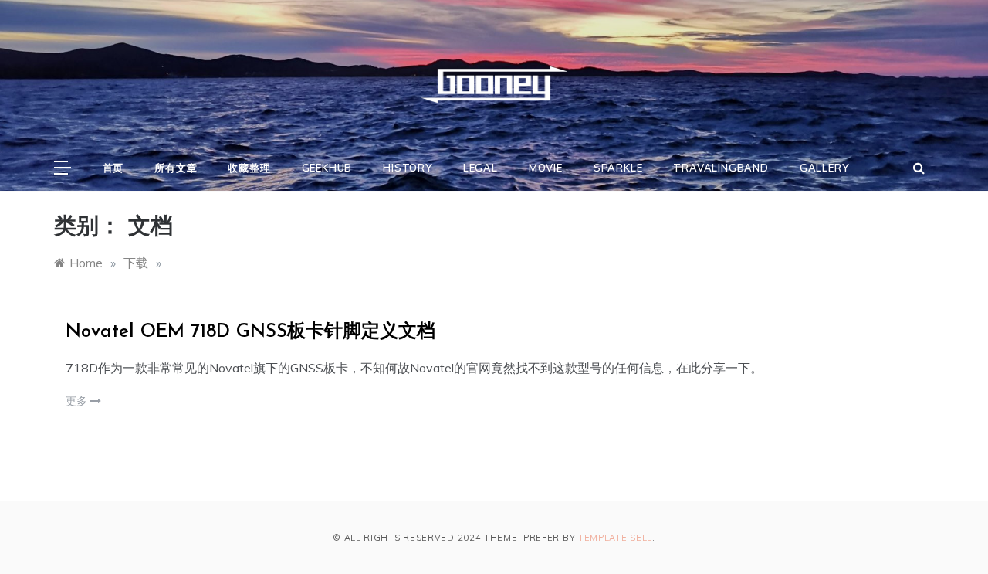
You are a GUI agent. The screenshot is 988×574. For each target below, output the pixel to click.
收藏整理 (249, 167)
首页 (113, 167)
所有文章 (175, 167)
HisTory (407, 167)
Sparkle (618, 167)
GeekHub (327, 167)
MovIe (546, 167)
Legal (480, 167)
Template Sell (615, 537)
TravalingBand (720, 167)
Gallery (824, 167)
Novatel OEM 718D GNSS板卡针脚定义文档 (250, 332)
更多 (78, 401)
